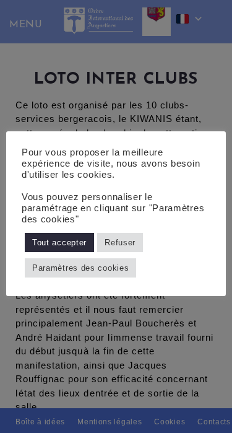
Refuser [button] (120, 242)
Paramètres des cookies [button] (80, 268)
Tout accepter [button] (59, 242)
